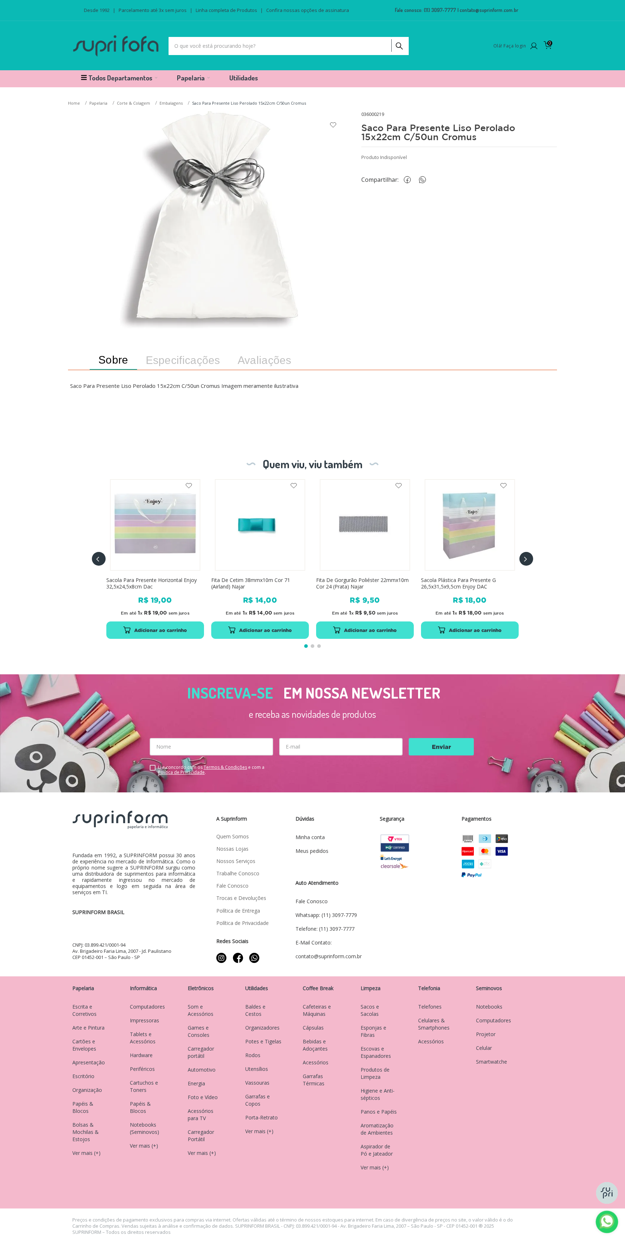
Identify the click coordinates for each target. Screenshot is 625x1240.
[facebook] (409, 179)
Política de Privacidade (181, 772)
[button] (99, 559)
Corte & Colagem (133, 103)
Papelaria (98, 103)
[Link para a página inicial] (74, 103)
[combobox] (289, 46)
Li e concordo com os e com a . (211, 770)
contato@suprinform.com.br (489, 10)
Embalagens (171, 103)
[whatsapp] (426, 179)
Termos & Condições (225, 767)
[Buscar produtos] (398, 44)
